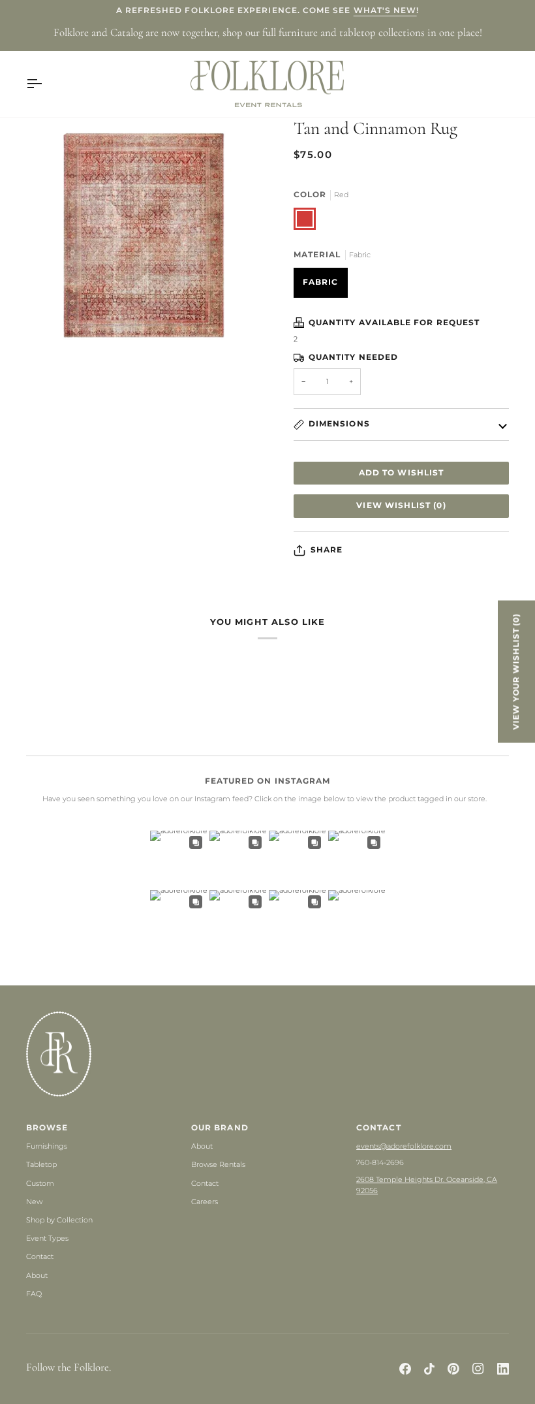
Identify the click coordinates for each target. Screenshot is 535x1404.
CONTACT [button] (378, 1127)
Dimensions (339, 423)
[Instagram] (478, 1369)
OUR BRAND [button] (220, 1127)
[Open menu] (45, 84)
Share (327, 549)
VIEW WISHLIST (401, 505)
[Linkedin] (503, 1369)
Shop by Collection (59, 1219)
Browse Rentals (218, 1164)
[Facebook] (405, 1369)
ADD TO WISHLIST (401, 472)
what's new (385, 10)
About (37, 1275)
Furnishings (46, 1146)
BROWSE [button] (47, 1127)
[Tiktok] (429, 1369)
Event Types (47, 1238)
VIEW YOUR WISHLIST (516, 671)
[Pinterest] (453, 1369)
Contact (40, 1256)
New (34, 1201)
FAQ (34, 1293)
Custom (40, 1183)
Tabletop (41, 1164)
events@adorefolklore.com (403, 1146)
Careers (204, 1201)
